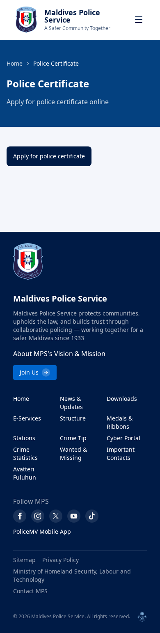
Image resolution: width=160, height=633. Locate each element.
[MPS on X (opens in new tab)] (55, 516)
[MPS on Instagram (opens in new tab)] (37, 516)
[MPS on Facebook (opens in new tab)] (19, 516)
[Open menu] (138, 19)
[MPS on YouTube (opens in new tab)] (73, 516)
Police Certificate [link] (56, 63)
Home (15, 63)
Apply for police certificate (49, 156)
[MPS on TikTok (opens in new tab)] (91, 516)
